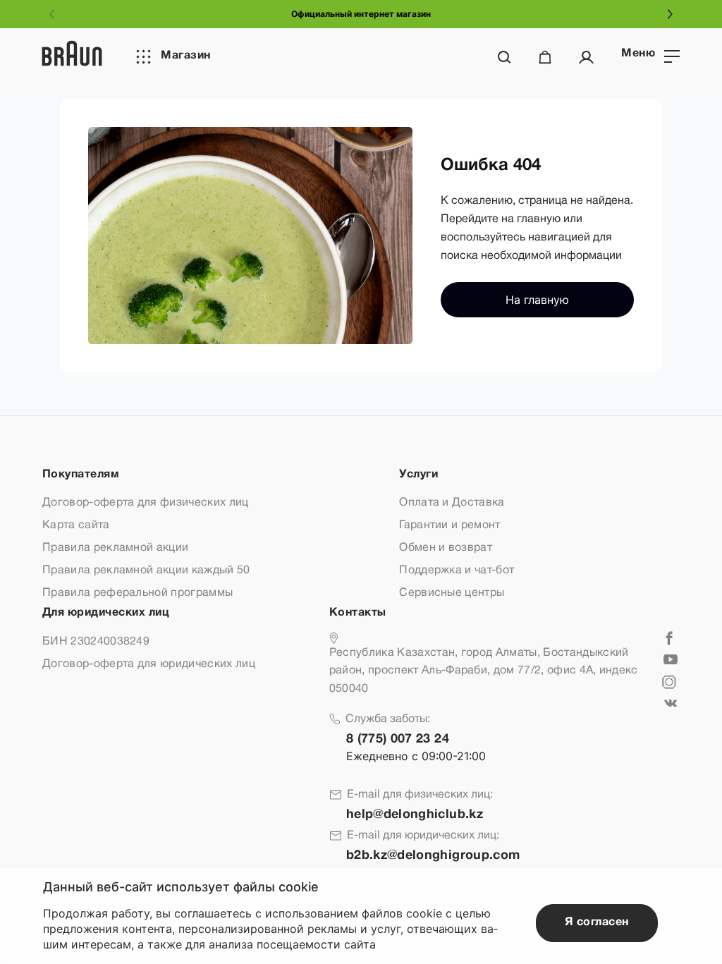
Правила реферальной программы (137, 593)
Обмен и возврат (445, 548)
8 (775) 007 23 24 (397, 739)
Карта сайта (76, 525)
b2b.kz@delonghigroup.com (433, 856)
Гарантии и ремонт (449, 525)
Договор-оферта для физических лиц (145, 503)
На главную (537, 300)
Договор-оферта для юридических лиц (148, 664)
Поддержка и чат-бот (456, 570)
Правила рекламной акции (115, 548)
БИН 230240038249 (95, 642)
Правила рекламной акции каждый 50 (146, 570)
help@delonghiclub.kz (414, 815)
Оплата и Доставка (451, 503)
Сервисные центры (451, 593)
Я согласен (597, 922)
